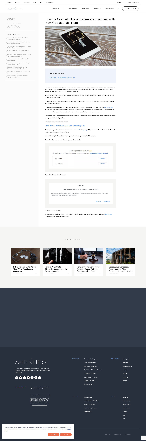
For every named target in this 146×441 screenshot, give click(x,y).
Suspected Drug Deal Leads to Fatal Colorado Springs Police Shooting (17, 68)
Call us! (133, 2)
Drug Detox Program (90, 362)
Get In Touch (126, 408)
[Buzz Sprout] (32, 377)
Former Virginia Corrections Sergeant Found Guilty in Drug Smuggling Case (19, 47)
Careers (9, 2)
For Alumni (17, 2)
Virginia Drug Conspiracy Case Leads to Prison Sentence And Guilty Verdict (18, 51)
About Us (125, 397)
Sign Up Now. (49, 395)
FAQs (124, 419)
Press (124, 415)
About (34, 2)
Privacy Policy (128, 434)
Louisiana (125, 370)
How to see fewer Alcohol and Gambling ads (62, 77)
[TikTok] (39, 377)
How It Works (85, 8)
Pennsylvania (126, 359)
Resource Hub (88, 397)
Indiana (125, 373)
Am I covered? (120, 2)
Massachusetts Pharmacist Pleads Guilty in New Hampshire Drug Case (19, 55)
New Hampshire (127, 366)
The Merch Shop (49, 2)
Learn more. (18, 372)
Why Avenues (26, 2)
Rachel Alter (11, 18)
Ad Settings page (82, 130)
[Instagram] (20, 377)
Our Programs (72, 8)
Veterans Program (89, 380)
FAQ (41, 2)
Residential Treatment (90, 366)
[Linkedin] (24, 377)
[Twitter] (35, 377)
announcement (108, 107)
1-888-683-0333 (73, 319)
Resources (96, 8)
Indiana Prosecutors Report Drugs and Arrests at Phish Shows (17, 76)
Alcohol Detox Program (90, 359)
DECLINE (66, 434)
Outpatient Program (90, 373)
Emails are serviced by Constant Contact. (39, 405)
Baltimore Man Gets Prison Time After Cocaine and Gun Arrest (17, 38)
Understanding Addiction (91, 401)
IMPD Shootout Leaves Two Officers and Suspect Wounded (18, 72)
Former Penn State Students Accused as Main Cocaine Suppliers (18, 42)
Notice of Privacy (117, 434)
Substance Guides (89, 404)
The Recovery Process (90, 408)
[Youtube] (28, 377)
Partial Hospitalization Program (91, 370)
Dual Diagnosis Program (91, 377)
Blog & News (87, 411)
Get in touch (129, 8)
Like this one (108, 214)
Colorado (125, 377)
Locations (54, 8)
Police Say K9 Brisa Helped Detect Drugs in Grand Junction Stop (18, 63)
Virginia (125, 380)
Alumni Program (88, 384)
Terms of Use (107, 434)
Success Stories (109, 8)
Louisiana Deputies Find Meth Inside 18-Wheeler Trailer (18, 59)
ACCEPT (53, 434)
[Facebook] (16, 377)
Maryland (125, 362)
